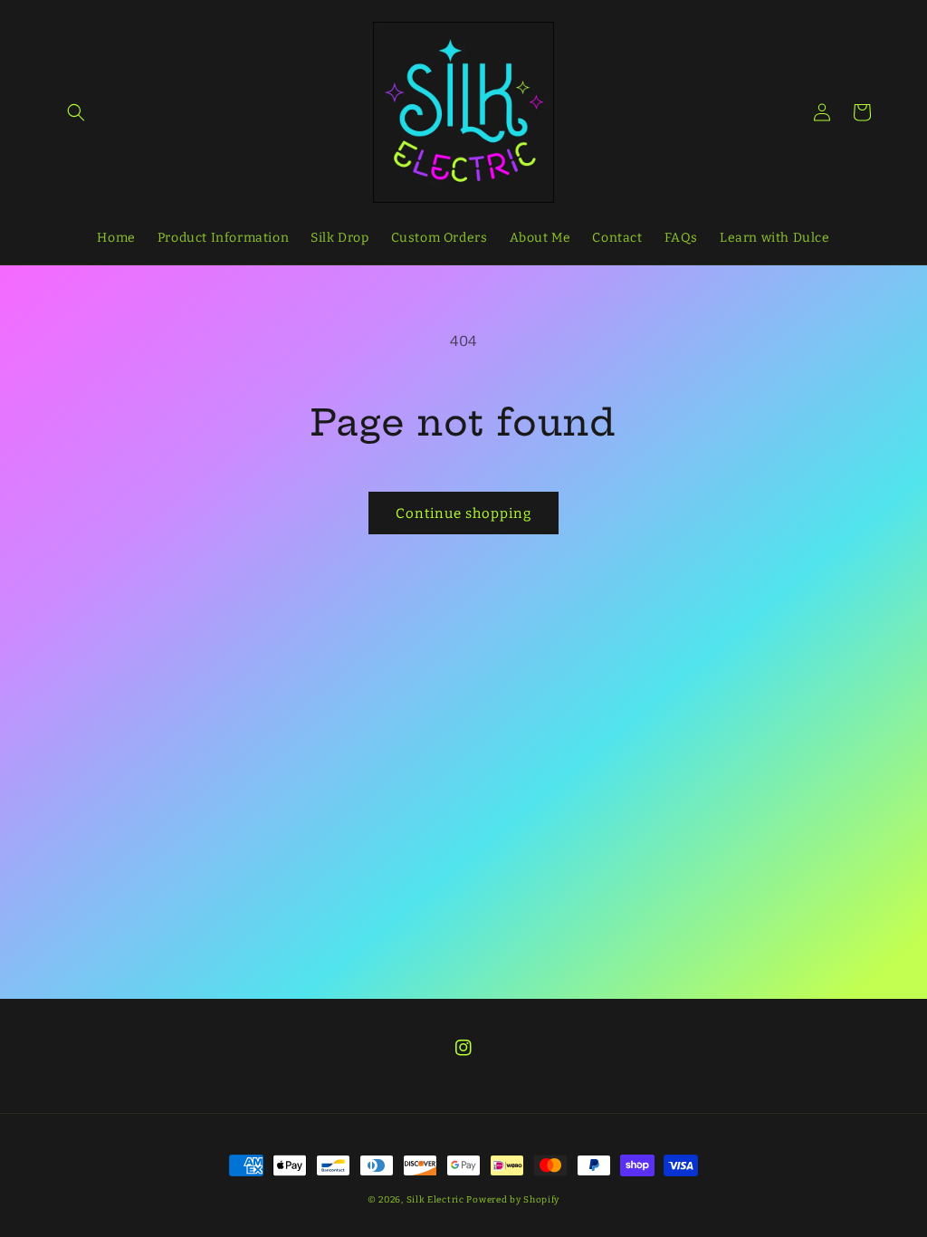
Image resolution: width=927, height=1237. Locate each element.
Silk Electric (435, 1199)
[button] (76, 112)
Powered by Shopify (512, 1199)
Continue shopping (463, 513)
